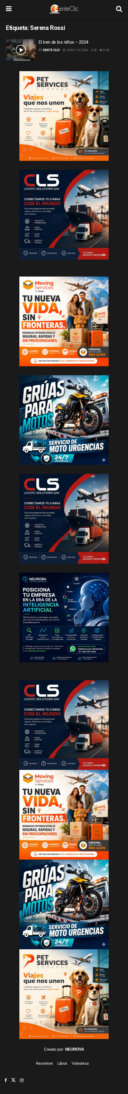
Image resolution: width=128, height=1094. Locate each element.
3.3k (105, 50)
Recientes (44, 1063)
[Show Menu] (9, 9)
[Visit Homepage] (64, 8)
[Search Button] (119, 9)
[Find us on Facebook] (5, 1080)
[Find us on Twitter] (13, 1080)
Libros (62, 1063)
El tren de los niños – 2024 (63, 42)
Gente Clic (51, 50)
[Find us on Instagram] (22, 1080)
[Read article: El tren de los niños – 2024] (21, 50)
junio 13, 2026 (76, 50)
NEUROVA (74, 1049)
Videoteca (80, 1063)
